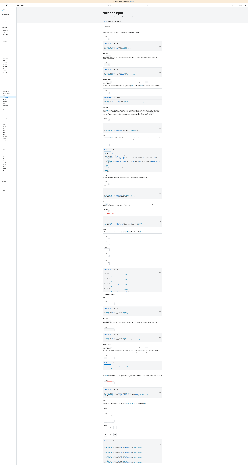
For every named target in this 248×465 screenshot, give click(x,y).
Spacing (4, 172)
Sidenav (4, 122)
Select (4, 120)
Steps (4, 130)
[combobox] (128, 5)
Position (4, 166)
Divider (4, 68)
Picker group (5, 105)
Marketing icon (6, 91)
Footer (4, 80)
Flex (3, 158)
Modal (4, 95)
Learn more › (132, 1)
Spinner (4, 126)
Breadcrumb (5, 54)
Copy (160, 46)
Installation (5, 18)
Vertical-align (5, 176)
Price (4, 109)
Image (4, 160)
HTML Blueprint (116, 43)
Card (4, 60)
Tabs (4, 134)
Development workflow (7, 20)
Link (5, 89)
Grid (3, 36)
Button (5, 56)
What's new (5, 25)
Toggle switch (5, 142)
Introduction (5, 16)
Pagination (5, 99)
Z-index (4, 178)
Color (4, 32)
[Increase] (109, 92)
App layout (5, 184)
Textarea (4, 138)
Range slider (5, 115)
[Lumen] (8, 5)
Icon (3, 84)
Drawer (4, 70)
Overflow (4, 164)
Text (3, 174)
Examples (105, 21)
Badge (4, 49)
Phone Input (5, 101)
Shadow (4, 168)
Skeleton (4, 124)
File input (4, 76)
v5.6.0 (233, 5)
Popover (4, 107)
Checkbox (5, 62)
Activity (4, 43)
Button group (5, 58)
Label (4, 87)
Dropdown (5, 72)
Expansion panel (6, 74)
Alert (3, 45)
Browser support (6, 23)
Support (240, 5)
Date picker (5, 66)
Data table (5, 64)
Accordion (5, 41)
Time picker (5, 140)
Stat (3, 128)
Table (4, 132)
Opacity (4, 162)
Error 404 (4, 186)
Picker (4, 103)
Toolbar (4, 144)
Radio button (5, 113)
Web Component (107, 43)
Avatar (4, 47)
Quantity (106, 209)
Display (4, 156)
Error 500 (4, 188)
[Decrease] (109, 39)
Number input (5, 97)
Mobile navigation (6, 93)
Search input (5, 118)
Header (4, 82)
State (4, 190)
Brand (4, 51)
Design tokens (5, 34)
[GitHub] (245, 5)
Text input (5, 136)
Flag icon (4, 78)
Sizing (4, 170)
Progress (4, 111)
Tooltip (4, 146)
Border (4, 152)
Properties (110, 21)
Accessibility (118, 21)
